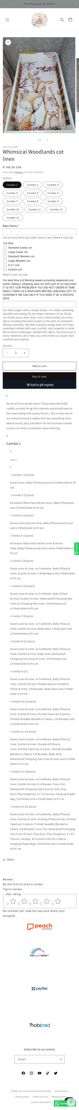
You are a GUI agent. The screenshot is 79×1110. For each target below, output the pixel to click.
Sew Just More (25, 1091)
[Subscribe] (60, 1059)
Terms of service (40, 1096)
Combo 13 (13, 217)
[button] (7, 20)
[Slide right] (48, 140)
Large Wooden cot (19, 260)
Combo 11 (34, 209)
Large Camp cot (18, 251)
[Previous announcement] (7, 4)
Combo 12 (56, 209)
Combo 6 (53, 193)
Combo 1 (12, 184)
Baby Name (11, 225)
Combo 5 (32, 193)
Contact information (41, 1102)
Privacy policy (22, 1096)
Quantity (7, 345)
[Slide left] (31, 140)
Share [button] (10, 859)
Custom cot (15, 269)
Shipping (19, 172)
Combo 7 (12, 201)
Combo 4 (12, 193)
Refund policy (61, 1091)
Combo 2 (32, 184)
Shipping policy (59, 1096)
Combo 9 (53, 201)
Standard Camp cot (20, 247)
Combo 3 (53, 184)
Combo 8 (32, 201)
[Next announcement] (72, 4)
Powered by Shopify (42, 1091)
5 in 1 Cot (13, 265)
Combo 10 (13, 209)
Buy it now (39, 376)
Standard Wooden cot (21, 256)
